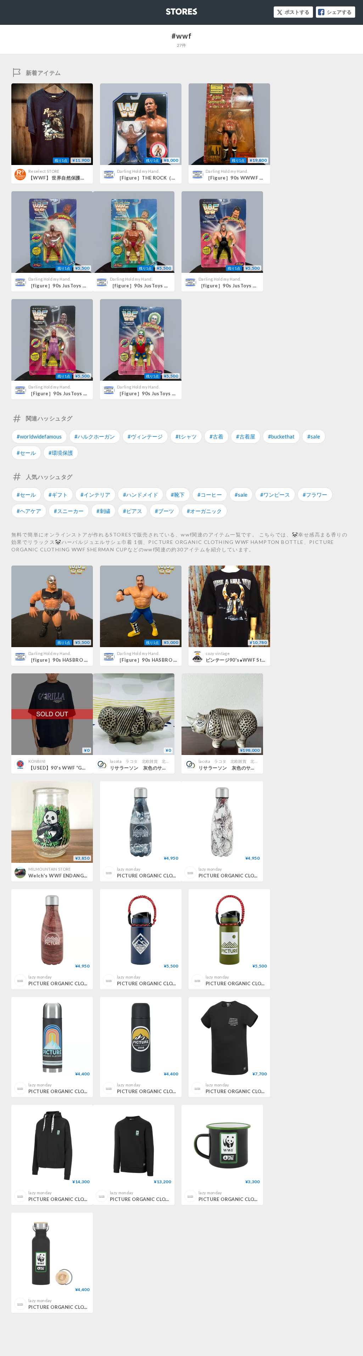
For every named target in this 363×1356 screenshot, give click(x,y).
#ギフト (58, 494)
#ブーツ (164, 511)
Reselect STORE (44, 171)
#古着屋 (245, 436)
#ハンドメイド (140, 494)
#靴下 (178, 494)
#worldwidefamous (39, 436)
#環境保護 (61, 453)
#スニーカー (69, 511)
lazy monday (129, 869)
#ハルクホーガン (94, 436)
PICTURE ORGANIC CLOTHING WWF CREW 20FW (168, 1199)
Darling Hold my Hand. (138, 171)
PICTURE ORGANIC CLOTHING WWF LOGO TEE (261, 1091)
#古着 (216, 436)
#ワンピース (275, 494)
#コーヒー (209, 494)
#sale (313, 436)
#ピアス (132, 511)
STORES (169, 9)
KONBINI (36, 761)
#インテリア (95, 494)
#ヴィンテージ (145, 436)
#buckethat (281, 436)
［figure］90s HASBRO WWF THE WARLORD (81, 660)
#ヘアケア (29, 511)
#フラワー (315, 494)
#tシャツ (186, 436)
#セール (26, 453)
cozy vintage (218, 653)
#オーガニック (204, 511)
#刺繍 (103, 511)
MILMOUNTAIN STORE (49, 869)
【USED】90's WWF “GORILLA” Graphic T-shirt (83, 768)
